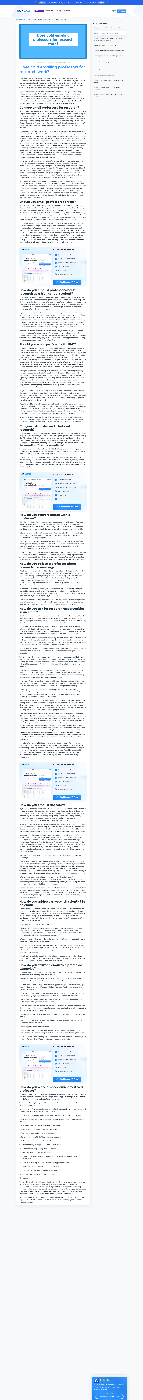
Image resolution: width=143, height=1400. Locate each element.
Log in (113, 11)
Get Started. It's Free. (68, 282)
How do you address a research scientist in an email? (109, 81)
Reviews (67, 11)
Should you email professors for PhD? (106, 45)
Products (49, 11)
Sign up (123, 11)
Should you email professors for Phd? (106, 33)
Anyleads (22, 19)
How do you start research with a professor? (108, 56)
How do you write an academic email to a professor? (108, 95)
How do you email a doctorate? (104, 75)
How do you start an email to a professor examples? (107, 88)
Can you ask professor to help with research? (109, 50)
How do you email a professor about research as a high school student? (109, 39)
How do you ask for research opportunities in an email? (109, 69)
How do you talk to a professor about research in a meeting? (106, 62)
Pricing (58, 11)
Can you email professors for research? (107, 28)
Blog (29, 19)
